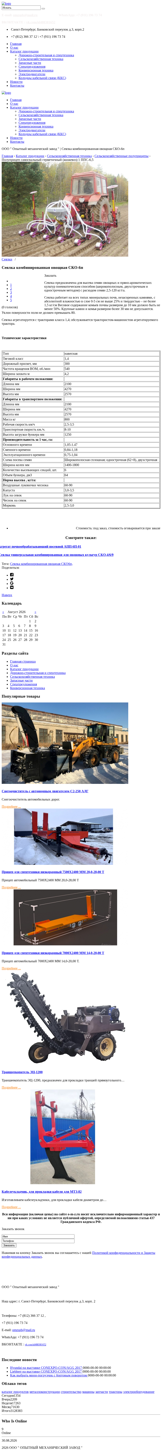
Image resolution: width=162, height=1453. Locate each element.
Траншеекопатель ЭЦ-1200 (22, 1072)
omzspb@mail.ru (25, 15)
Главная (16, 44)
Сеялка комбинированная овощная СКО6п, (41, 564)
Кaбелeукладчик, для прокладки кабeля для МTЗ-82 (42, 1191)
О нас (14, 47)
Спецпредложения (32, 66)
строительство (71, 1392)
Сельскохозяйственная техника (41, 59)
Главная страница (23, 661)
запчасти (101, 1392)
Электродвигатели (32, 74)
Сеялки (7, 259)
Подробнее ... (11, 806)
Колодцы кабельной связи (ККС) (42, 78)
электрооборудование (138, 1392)
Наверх (7, 595)
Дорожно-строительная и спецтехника (46, 55)
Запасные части (30, 63)
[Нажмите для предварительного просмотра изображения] (65, 255)
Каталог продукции (24, 51)
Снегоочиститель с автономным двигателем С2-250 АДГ (45, 791)
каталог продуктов (15, 1392)
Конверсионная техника (36, 70)
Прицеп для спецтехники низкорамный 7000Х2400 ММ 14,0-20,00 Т (53, 953)
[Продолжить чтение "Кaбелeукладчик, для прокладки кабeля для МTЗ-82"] (65, 1183)
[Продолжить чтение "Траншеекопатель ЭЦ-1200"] (65, 1064)
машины (88, 1392)
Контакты (17, 85)
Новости (16, 82)
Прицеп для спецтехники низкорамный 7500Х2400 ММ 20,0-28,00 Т (53, 872)
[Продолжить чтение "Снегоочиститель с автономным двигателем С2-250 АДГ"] (65, 782)
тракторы (115, 1392)
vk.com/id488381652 (40, 22)
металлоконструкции (45, 1392)
